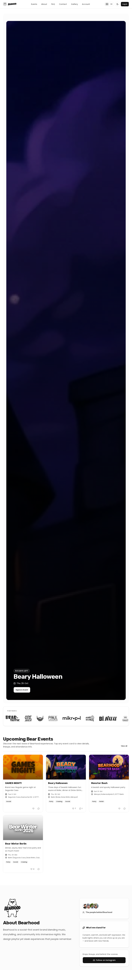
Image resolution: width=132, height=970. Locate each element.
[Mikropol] (46, 718)
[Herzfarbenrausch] (99, 718)
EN (107, 4)
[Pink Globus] (64, 718)
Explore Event (27, 690)
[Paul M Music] (28, 718)
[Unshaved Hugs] (15, 718)
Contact (63, 4)
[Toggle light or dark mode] (117, 4)
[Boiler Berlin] (117, 718)
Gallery (74, 4)
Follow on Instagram (106, 960)
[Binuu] (82, 718)
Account (86, 4)
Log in (124, 4)
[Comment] (38, 808)
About (44, 4)
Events (34, 4)
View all (124, 746)
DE (111, 4)
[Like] (33, 808)
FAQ (53, 4)
